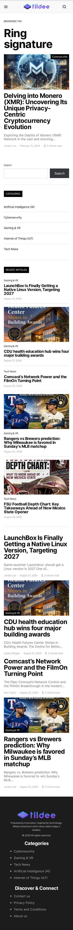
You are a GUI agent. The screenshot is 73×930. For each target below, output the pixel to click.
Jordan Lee (10, 145)
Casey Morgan (12, 653)
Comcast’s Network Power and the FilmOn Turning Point (35, 378)
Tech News (11, 249)
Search (8, 165)
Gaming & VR (12, 228)
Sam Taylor (10, 692)
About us (20, 916)
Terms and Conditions (30, 909)
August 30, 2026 (13, 385)
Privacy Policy (24, 903)
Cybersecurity (60, 56)
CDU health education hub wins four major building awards (36, 353)
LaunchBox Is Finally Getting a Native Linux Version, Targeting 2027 (32, 289)
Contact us (22, 896)
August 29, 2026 (13, 517)
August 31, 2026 (12, 298)
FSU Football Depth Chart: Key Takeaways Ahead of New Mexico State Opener (34, 508)
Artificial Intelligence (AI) (19, 206)
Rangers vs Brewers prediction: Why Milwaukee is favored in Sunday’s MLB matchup (32, 442)
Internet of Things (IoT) (18, 238)
